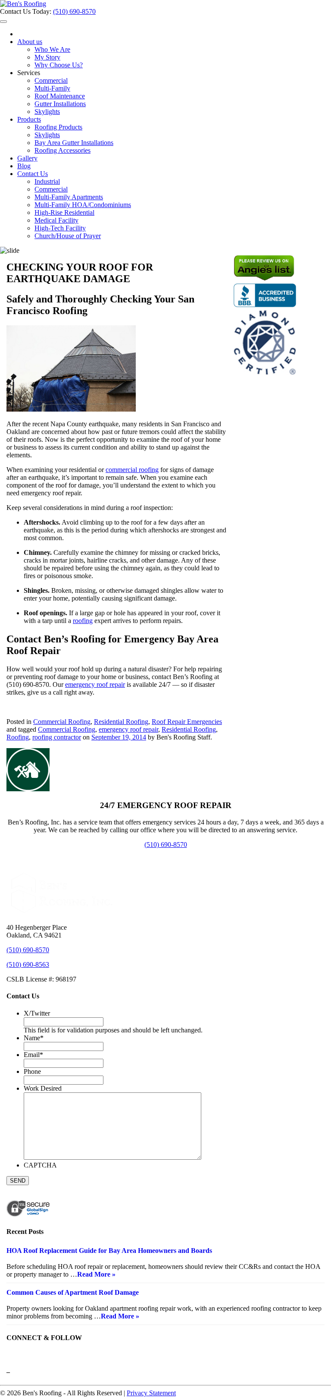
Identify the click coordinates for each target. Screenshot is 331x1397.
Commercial (51, 80)
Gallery (27, 158)
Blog (24, 166)
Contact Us (32, 173)
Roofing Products (58, 127)
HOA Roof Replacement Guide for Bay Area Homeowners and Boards (109, 1250)
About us (29, 41)
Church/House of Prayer (67, 235)
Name (34, 1037)
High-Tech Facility (60, 228)
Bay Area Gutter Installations (73, 142)
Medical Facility (56, 220)
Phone (32, 1071)
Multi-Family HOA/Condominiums (82, 204)
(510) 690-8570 (74, 11)
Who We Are (52, 49)
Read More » (96, 1274)
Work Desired (43, 1088)
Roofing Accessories (62, 150)
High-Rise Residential (64, 212)
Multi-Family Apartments (68, 197)
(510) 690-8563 (27, 964)
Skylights (47, 111)
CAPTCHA (40, 1165)
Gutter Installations (60, 103)
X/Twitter (37, 1013)
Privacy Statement (151, 1393)
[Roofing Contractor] (23, 3)
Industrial (47, 181)
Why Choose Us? (58, 65)
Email (33, 1054)
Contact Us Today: (26, 11)
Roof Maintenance (59, 96)
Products (29, 119)
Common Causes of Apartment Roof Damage (72, 1292)
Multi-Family (52, 88)
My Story (47, 57)
